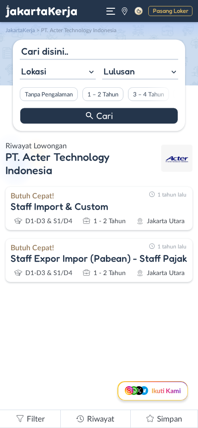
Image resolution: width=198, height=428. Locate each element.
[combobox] (58, 72)
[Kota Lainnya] (124, 11)
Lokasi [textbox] (33, 71)
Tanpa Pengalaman (49, 94)
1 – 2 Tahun (102, 94)
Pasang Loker (170, 10)
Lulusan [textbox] (119, 71)
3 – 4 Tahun (148, 94)
